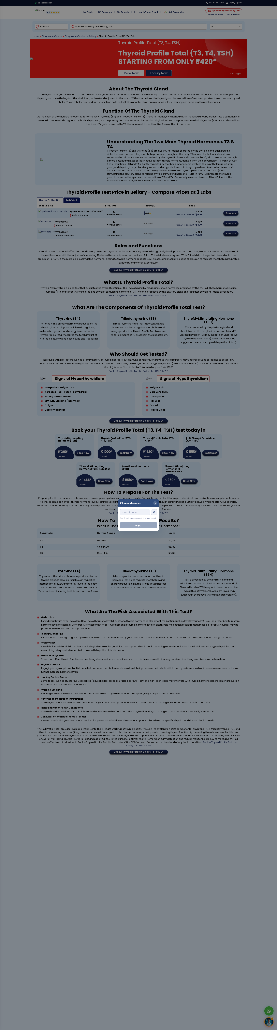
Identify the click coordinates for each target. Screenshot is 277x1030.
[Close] (155, 503)
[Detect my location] (154, 512)
